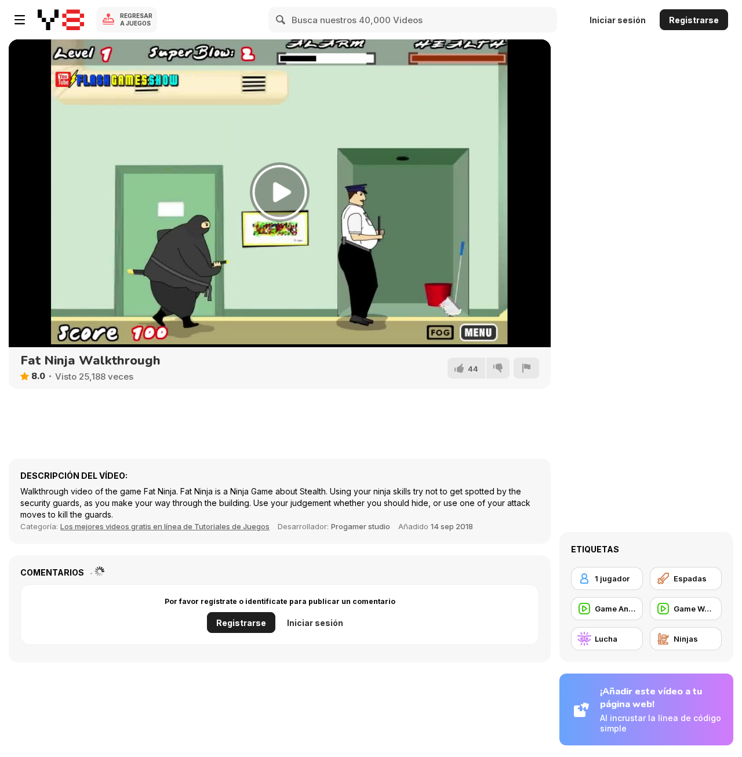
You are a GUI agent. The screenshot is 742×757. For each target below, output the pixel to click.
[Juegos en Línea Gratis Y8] (61, 19)
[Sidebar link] (19, 19)
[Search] (281, 19)
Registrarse (694, 20)
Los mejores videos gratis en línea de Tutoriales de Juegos (165, 526)
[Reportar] (526, 368)
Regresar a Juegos (136, 19)
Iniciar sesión (618, 20)
